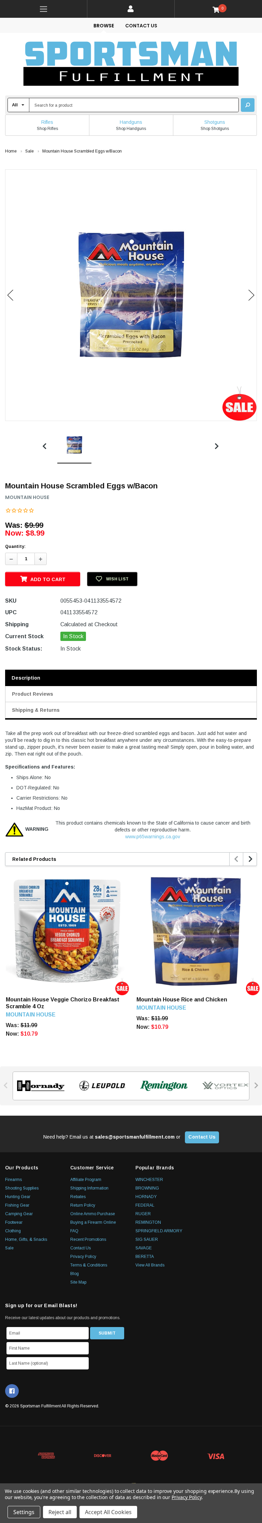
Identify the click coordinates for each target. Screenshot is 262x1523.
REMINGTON (148, 1222)
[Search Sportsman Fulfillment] (247, 105)
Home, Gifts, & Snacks (26, 1239)
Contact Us (141, 25)
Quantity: (15, 546)
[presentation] (237, 859)
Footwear (14, 1222)
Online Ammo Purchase (92, 1213)
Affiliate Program (85, 1179)
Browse (103, 25)
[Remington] (162, 1086)
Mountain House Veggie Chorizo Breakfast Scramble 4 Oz (62, 1003)
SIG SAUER (146, 1239)
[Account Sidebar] (131, 9)
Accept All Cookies (108, 1512)
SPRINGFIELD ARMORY (158, 1231)
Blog (74, 1273)
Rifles (47, 122)
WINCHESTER (149, 1179)
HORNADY (146, 1196)
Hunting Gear (17, 1196)
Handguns (131, 122)
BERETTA (144, 1256)
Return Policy (82, 1205)
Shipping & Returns (36, 710)
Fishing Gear (17, 1205)
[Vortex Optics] (223, 1086)
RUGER (143, 1213)
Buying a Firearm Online (93, 1222)
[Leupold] (100, 1086)
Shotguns (214, 122)
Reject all (59, 1512)
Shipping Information (89, 1188)
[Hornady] (38, 1086)
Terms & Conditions (88, 1265)
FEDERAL (145, 1205)
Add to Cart (48, 579)
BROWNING (147, 1188)
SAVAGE (143, 1248)
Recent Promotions (88, 1239)
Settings (23, 1512)
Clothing (13, 1231)
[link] (43, 9)
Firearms (13, 1179)
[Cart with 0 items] (218, 9)
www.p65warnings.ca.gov (152, 836)
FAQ (74, 1231)
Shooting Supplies (22, 1188)
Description (26, 678)
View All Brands (149, 1265)
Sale (9, 1248)
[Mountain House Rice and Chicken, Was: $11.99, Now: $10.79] (196, 930)
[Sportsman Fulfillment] (131, 64)
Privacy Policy (83, 1256)
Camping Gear (19, 1213)
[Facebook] (12, 1391)
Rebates (78, 1196)
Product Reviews (32, 694)
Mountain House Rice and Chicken (181, 999)
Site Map (78, 1282)
